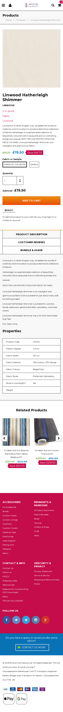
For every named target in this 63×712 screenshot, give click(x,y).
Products (21, 20)
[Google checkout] (15, 698)
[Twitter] (16, 620)
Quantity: (8, 173)
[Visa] (5, 689)
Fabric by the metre (15, 164)
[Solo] (42, 689)
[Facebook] (7, 620)
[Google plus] (45, 620)
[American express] (35, 689)
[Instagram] (36, 620)
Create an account (11, 220)
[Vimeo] (26, 620)
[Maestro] (27, 689)
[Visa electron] (13, 689)
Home (9, 20)
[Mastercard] (20, 689)
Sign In (50, 217)
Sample (34, 164)
